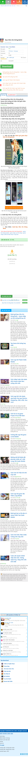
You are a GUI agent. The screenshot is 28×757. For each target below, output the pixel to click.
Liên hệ (2, 743)
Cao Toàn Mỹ (14, 347)
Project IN (15, 422)
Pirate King (6, 666)
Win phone (14, 3)
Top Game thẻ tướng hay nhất (10, 77)
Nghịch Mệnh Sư (7, 654)
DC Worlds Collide (7, 633)
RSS (25, 754)
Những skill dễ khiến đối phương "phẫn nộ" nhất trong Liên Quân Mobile (18, 459)
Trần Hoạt (17, 538)
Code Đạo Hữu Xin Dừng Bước (15, 227)
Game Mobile (12, 46)
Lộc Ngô (16, 320)
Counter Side (8, 618)
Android (2, 3)
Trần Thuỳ (3, 404)
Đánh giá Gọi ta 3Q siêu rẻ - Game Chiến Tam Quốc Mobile (19, 515)
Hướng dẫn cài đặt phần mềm (7, 747)
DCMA (1, 741)
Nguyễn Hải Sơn (18, 476)
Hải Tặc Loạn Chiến (7, 629)
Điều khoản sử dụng (5, 738)
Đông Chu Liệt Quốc (8, 650)
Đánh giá (4, 95)
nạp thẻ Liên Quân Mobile (12, 387)
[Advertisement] (14, 24)
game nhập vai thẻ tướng (16, 233)
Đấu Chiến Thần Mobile (9, 640)
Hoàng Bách (7, 385)
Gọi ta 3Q (2, 528)
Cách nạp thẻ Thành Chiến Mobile (11, 80)
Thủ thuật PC (25, 3)
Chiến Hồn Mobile (7, 643)
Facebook (21, 754)
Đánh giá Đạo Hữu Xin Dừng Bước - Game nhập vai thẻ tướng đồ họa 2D (14, 72)
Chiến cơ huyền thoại (9, 663)
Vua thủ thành (7, 679)
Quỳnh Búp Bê (18, 417)
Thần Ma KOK (7, 671)
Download (3, 46)
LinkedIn (27, 754)
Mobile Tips (19, 2)
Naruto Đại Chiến (8, 681)
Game (7, 46)
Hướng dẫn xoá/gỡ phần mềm (7, 749)
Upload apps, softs (4, 751)
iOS (8, 3)
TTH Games (11, 51)
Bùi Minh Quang (4, 105)
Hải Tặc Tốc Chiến (9, 622)
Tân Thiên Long (16, 501)
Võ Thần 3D (13, 478)
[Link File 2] (12, 261)
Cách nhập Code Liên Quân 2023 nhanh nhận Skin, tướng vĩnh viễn (19, 381)
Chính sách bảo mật (5, 739)
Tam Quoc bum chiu (9, 668)
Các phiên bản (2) (11, 94)
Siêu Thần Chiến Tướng (19, 540)
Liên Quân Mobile (14, 388)
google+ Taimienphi (23, 754)
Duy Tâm (17, 363)
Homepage (16, 51)
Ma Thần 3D (7, 673)
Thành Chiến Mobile (19, 365)
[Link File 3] (12, 263)
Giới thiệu (2, 736)
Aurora (4, 636)
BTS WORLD (7, 676)
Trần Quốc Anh (18, 438)
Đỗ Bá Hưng (3, 563)
